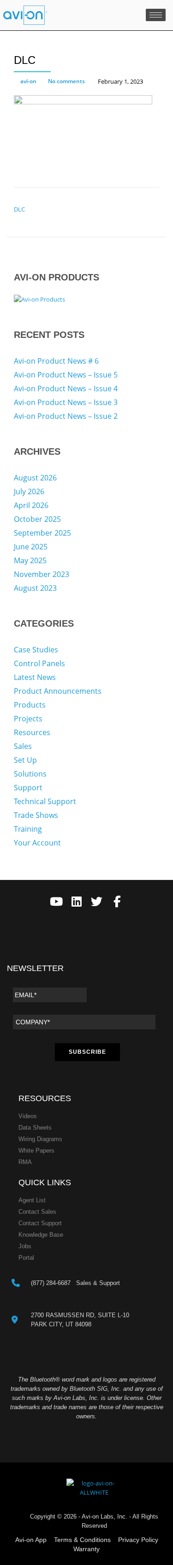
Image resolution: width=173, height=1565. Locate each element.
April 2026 (31, 505)
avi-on (28, 81)
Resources (32, 732)
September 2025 (42, 533)
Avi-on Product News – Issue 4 (66, 388)
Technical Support (45, 801)
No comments (66, 81)
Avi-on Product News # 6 (56, 361)
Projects (28, 719)
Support (28, 787)
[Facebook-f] (117, 902)
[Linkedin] (76, 902)
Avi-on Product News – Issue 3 (66, 402)
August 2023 (35, 588)
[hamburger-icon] (155, 15)
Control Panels (39, 663)
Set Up (25, 760)
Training (28, 829)
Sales (23, 746)
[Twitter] (96, 902)
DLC (19, 209)
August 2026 (35, 478)
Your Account (37, 843)
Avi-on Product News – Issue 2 (66, 416)
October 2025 (37, 519)
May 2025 (30, 560)
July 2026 (29, 491)
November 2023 (41, 574)
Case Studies (36, 650)
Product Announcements (57, 691)
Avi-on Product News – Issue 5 (66, 375)
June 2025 (31, 547)
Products (30, 705)
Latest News (35, 677)
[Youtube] (56, 902)
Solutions (30, 774)
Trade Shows (36, 815)
